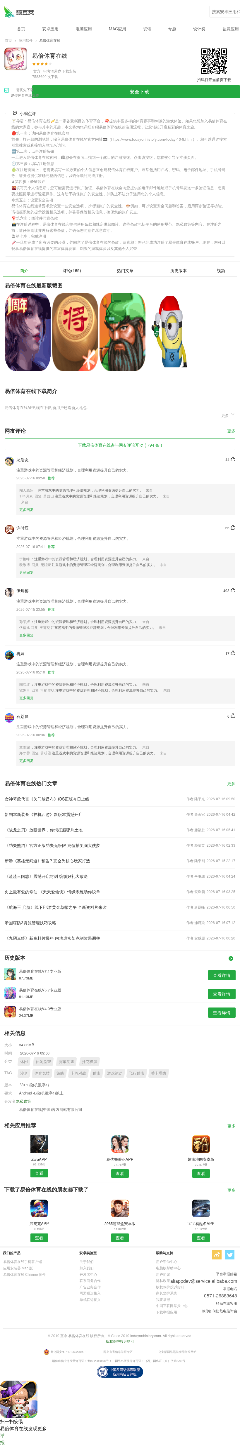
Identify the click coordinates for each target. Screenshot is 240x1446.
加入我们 (87, 1267)
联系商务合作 (90, 1280)
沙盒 (24, 1073)
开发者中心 (88, 1274)
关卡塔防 (158, 1073)
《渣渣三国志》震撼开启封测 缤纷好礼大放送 (46, 876)
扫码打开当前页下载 (214, 79)
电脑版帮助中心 (168, 1267)
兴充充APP (39, 1223)
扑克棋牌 (89, 1061)
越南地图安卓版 (201, 1159)
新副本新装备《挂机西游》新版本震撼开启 (44, 814)
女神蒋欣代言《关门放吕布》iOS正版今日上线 (47, 799)
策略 (60, 1073)
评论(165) (72, 270)
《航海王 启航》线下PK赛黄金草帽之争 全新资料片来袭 (56, 907)
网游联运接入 (90, 1292)
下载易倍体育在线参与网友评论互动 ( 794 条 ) (120, 445)
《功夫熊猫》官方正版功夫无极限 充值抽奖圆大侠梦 (52, 845)
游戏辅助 (114, 1073)
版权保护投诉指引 (170, 1286)
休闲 (24, 1061)
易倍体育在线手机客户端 (22, 1261)
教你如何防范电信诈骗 (219, 1310)
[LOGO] (19, 12)
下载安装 (69, 70)
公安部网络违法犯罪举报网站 (177, 1352)
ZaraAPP (39, 1159)
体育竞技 (42, 1073)
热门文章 (125, 270)
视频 (221, 270)
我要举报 (163, 1299)
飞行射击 (136, 1073)
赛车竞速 (66, 1061)
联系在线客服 (226, 1303)
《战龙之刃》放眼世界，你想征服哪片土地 (44, 830)
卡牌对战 (78, 1073)
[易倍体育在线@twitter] (229, 1254)
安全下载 (140, 91)
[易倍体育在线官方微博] (217, 1254)
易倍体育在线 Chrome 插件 (24, 1274)
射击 (96, 1073)
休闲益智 (43, 1061)
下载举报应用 (166, 1311)
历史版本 (178, 270)
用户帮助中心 (166, 1261)
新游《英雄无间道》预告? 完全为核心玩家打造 (47, 861)
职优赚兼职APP (120, 1159)
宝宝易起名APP (201, 1223)
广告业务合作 (90, 1286)
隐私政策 (23, 1101)
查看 (39, 1173)
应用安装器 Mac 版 (18, 1267)
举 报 (2, 1439)
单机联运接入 (90, 1299)
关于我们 (87, 1261)
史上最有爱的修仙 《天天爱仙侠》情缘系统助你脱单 (52, 892)
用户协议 (163, 1274)
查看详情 (222, 975)
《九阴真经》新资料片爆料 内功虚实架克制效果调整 (52, 938)
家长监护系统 (166, 1292)
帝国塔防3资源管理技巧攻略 (30, 922)
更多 (231, 431)
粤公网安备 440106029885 (66, 1352)
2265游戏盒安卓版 (120, 1223)
